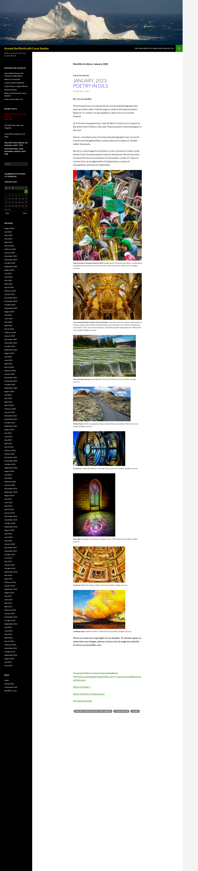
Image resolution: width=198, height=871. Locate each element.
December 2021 (10, 416)
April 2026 (8, 242)
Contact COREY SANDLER (14, 83)
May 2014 (8, 634)
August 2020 (9, 471)
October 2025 (9, 263)
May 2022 (8, 398)
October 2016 (9, 568)
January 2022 (9, 412)
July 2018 (8, 534)
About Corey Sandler (12, 79)
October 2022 (9, 384)
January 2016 (9, 586)
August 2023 (9, 353)
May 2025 (8, 280)
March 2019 (9, 509)
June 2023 (8, 360)
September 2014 (10, 624)
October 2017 (9, 554)
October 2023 (9, 346)
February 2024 (10, 332)
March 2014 (9, 641)
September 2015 (10, 589)
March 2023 (9, 367)
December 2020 (10, 457)
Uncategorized (81, 75)
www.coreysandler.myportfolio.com (95, 676)
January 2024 (9, 336)
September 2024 (10, 308)
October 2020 (9, 464)
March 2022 (9, 405)
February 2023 (10, 371)
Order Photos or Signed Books (16, 86)
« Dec (7, 213)
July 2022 (8, 395)
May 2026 (8, 239)
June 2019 (8, 502)
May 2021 (8, 440)
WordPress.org (10, 691)
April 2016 (8, 579)
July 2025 (8, 273)
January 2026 (9, 253)
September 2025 (10, 266)
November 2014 (10, 617)
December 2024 (10, 298)
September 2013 (10, 655)
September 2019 (10, 492)
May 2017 (8, 561)
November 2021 (10, 419)
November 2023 (10, 343)
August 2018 (9, 530)
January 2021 (9, 454)
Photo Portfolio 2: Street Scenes (89, 693)
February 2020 (10, 482)
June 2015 (8, 599)
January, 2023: (90, 83)
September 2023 (10, 350)
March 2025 (9, 287)
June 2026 (8, 235)
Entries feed (9, 684)
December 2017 (10, 547)
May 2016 (8, 575)
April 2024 (8, 325)
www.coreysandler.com (13, 99)
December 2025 (10, 256)
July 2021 (8, 433)
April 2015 (8, 606)
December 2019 (10, 488)
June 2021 (8, 436)
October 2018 (9, 523)
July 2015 (8, 596)
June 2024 (8, 318)
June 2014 (8, 631)
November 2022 (10, 381)
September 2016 (10, 572)
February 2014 (10, 645)
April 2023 (8, 364)
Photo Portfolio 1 (81, 687)
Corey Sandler (121, 711)
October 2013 (9, 652)
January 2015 (9, 613)
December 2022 (10, 377)
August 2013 (9, 658)
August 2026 (9, 228)
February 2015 (10, 610)
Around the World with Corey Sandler (26, 48)
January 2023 (9, 374)
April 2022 (8, 402)
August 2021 (9, 429)
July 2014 (8, 627)
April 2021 (8, 443)
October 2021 (9, 423)
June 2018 (8, 537)
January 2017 (9, 565)
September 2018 (10, 527)
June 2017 (8, 558)
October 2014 (9, 620)
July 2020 (8, 475)
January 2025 (9, 294)
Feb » (25, 213)
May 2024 (8, 322)
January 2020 (9, 485)
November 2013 (10, 648)
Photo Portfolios (10, 90)
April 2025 (8, 284)
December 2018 (10, 516)
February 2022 (10, 409)
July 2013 (8, 662)
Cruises (135, 711)
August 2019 (9, 495)
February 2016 (10, 582)
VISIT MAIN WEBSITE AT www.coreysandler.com (154, 48)
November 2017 (10, 551)
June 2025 (8, 277)
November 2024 (10, 301)
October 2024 (9, 305)
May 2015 (8, 603)
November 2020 (10, 461)
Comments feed (10, 687)
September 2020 (10, 468)
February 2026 (10, 249)
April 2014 (8, 638)
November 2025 (10, 259)
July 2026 (8, 232)
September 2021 (10, 426)
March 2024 (9, 329)
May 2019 (8, 506)
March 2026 (9, 246)
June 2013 (8, 665)
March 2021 (9, 447)
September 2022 (10, 388)
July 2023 (8, 357)
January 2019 (9, 513)
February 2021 (10, 450)
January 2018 (9, 544)
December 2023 (10, 339)
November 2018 (10, 520)
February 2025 (10, 291)
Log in (6, 680)
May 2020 (8, 478)
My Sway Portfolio (82, 700)
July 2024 (8, 315)
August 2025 (9, 270)
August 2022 (9, 391)
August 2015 (9, 593)
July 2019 (8, 499)
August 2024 (9, 312)
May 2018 (8, 541)
